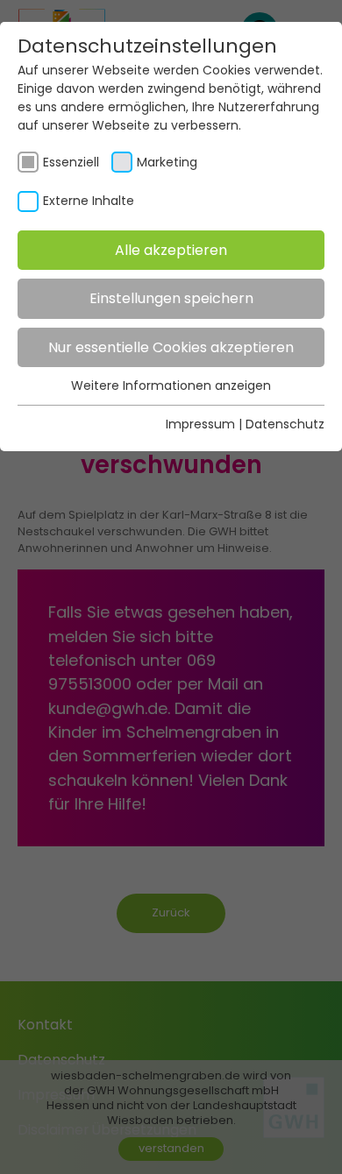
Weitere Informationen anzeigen (171, 385)
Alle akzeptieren (171, 250)
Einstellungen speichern (171, 298)
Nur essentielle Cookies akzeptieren (171, 347)
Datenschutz (285, 424)
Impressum (200, 424)
